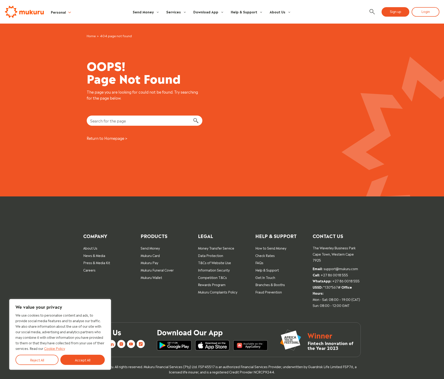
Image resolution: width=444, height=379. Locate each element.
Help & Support (244, 11)
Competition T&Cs (212, 277)
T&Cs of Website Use (214, 262)
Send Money (143, 11)
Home (91, 36)
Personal (58, 11)
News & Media (94, 255)
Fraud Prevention (268, 291)
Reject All (37, 359)
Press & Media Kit (96, 262)
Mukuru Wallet (151, 277)
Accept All (82, 359)
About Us (277, 11)
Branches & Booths (270, 284)
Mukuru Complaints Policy (217, 291)
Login (425, 11)
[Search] (195, 120)
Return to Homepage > (107, 138)
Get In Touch (265, 277)
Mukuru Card (150, 255)
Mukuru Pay (149, 262)
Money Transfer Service (216, 247)
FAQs (259, 262)
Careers (89, 269)
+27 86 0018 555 (334, 274)
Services (173, 11)
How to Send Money (270, 247)
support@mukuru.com (341, 268)
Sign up (395, 11)
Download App (205, 11)
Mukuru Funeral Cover (157, 269)
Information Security (214, 269)
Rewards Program (211, 284)
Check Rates (265, 255)
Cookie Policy (54, 348)
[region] (60, 334)
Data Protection (210, 255)
